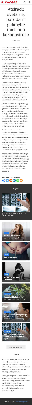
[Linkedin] (14, 180)
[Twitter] (7, 180)
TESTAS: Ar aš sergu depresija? (12, 278)
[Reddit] (10, 180)
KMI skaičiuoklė (10, 257)
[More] (21, 180)
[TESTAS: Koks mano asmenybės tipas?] (16, 223)
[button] (29, 2)
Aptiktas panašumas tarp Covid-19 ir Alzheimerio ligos (14, 336)
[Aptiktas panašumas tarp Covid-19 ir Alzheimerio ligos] (16, 324)
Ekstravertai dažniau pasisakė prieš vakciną (14, 214)
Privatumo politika (22, 402)
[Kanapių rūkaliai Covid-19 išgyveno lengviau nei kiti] (16, 285)
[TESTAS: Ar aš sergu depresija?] (16, 263)
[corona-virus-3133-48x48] (2, 2)
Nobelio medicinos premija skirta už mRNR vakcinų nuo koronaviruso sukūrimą (16, 316)
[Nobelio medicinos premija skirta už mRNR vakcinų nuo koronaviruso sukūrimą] (16, 304)
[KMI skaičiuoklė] (16, 243)
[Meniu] (24, 2)
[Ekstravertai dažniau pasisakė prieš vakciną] (16, 195)
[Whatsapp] (17, 180)
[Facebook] (3, 180)
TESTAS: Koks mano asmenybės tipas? (12, 236)
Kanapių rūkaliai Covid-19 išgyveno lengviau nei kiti (15, 298)
